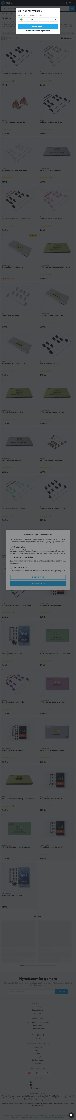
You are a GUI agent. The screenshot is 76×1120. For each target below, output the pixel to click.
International (28, 19)
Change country (38, 26)
